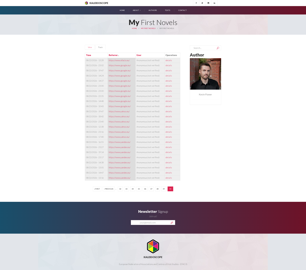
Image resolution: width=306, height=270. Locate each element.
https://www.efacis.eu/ (119, 60)
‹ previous (108, 189)
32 (120, 189)
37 (151, 189)
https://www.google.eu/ (120, 65)
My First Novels (148, 28)
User (139, 55)
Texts (167, 10)
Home (122, 10)
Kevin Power (205, 94)
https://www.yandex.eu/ (119, 142)
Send (172, 222)
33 (126, 189)
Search (218, 48)
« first (97, 189)
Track (102, 47)
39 (164, 189)
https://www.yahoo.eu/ (119, 111)
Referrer (113, 55)
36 (145, 189)
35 (139, 189)
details (168, 60)
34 (133, 189)
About (136, 10)
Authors (153, 10)
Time (88, 55)
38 (157, 189)
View (90, 47)
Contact (182, 10)
